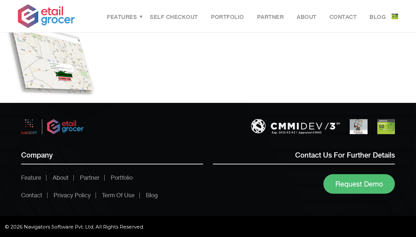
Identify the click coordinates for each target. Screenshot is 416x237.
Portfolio (227, 17)
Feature (31, 177)
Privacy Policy (72, 195)
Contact (343, 17)
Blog (378, 17)
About (307, 17)
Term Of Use (118, 195)
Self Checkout (174, 17)
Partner (270, 17)
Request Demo (359, 184)
